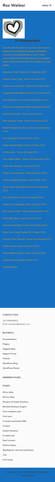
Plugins (6, 344)
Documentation (10, 339)
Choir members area (12, 411)
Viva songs (8, 459)
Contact (6, 426)
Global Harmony (10, 431)
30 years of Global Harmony (15, 402)
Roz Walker (14, 5)
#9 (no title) (8, 392)
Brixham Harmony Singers (14, 406)
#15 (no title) (8, 397)
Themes (6, 358)
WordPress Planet (11, 368)
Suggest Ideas (9, 349)
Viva (5, 455)
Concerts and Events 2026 (14, 421)
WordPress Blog (10, 363)
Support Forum (9, 353)
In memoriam (8, 435)
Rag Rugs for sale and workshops (18, 450)
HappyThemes (27, 475)
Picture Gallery (9, 445)
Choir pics (7, 416)
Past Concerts (9, 440)
